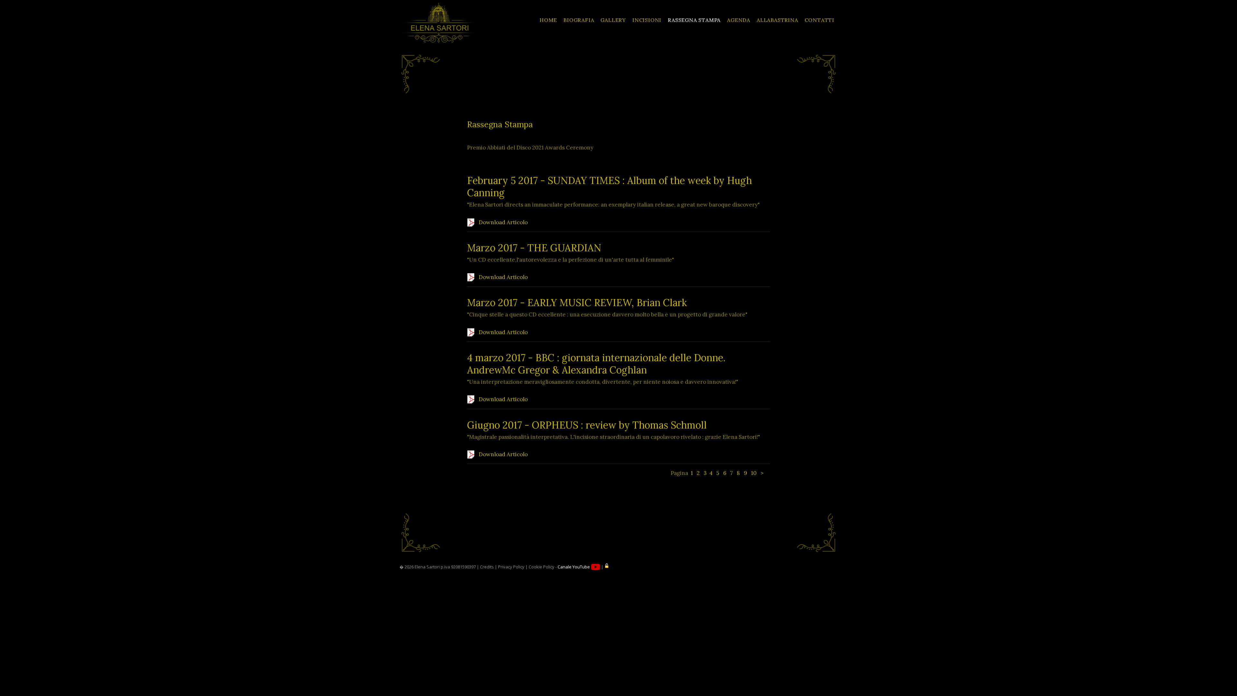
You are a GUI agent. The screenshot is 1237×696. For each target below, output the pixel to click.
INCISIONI (646, 20)
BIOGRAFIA (578, 20)
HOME (548, 20)
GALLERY (613, 20)
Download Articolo (502, 222)
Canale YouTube (574, 567)
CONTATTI (819, 20)
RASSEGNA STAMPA (694, 20)
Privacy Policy (511, 567)
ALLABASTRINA (777, 20)
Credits (487, 567)
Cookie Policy (541, 567)
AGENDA (738, 20)
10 (754, 473)
